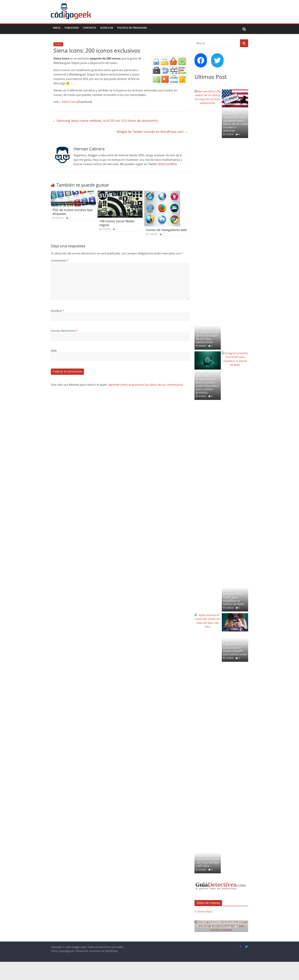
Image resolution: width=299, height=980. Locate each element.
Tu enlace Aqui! (203, 911)
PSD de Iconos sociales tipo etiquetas (73, 212)
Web (54, 351)
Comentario (60, 260)
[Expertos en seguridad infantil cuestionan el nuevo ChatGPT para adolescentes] (235, 615)
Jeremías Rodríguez (218, 926)
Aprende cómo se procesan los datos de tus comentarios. (146, 385)
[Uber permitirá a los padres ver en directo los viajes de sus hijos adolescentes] (207, 91)
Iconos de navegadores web (166, 230)
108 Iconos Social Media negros (116, 223)
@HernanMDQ (167, 164)
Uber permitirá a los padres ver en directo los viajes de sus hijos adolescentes (207, 335)
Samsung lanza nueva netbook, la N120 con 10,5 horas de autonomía (105, 120)
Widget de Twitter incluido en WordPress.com (152, 132)
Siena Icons (69, 102)
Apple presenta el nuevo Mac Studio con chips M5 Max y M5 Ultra (207, 861)
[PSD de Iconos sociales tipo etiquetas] (73, 193)
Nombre (57, 311)
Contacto (89, 27)
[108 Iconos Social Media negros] (120, 193)
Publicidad (72, 27)
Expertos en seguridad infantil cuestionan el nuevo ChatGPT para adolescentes (235, 647)
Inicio (56, 27)
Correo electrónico (64, 331)
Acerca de (106, 27)
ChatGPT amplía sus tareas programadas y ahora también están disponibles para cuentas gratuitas (207, 382)
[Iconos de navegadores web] (162, 193)
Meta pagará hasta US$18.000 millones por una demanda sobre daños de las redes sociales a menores (235, 120)
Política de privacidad (132, 27)
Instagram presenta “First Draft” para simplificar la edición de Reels (233, 597)
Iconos (58, 44)
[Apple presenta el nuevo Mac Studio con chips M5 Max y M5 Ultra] (207, 615)
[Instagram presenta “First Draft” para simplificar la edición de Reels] (235, 353)
